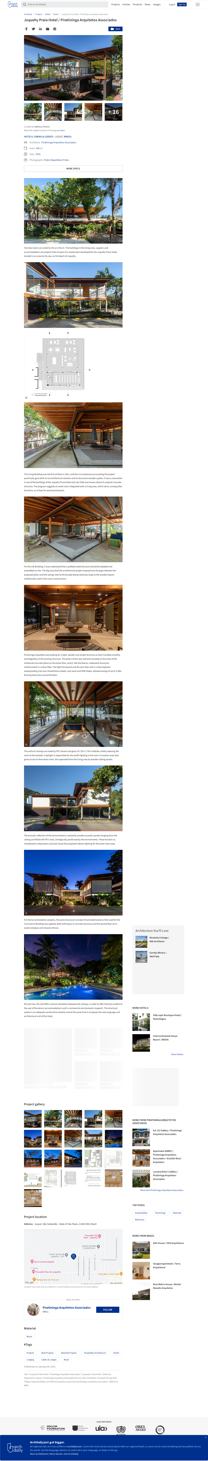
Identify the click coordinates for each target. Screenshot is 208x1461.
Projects (115, 4)
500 (38, 148)
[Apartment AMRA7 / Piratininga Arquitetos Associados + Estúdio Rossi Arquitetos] (141, 1158)
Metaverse (139, 1219)
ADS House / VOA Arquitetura (168, 1243)
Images (157, 4)
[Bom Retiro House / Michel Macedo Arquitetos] (141, 1291)
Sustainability (141, 1212)
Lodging (30, 1359)
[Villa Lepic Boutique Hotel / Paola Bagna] (141, 1022)
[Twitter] (33, 29)
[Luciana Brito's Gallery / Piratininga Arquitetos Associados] (141, 1178)
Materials (177, 1212)
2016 (38, 154)
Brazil (68, 136)
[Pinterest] (54, 29)
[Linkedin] (40, 29)
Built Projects (47, 1353)
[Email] (47, 29)
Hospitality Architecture (95, 1353)
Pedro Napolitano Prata (56, 160)
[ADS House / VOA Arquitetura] (141, 1250)
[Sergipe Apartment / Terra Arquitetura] (141, 1270)
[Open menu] (197, 4)
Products (137, 4)
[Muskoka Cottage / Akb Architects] (141, 942)
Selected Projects (69, 1353)
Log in (172, 4)
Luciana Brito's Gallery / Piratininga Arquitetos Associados (165, 1175)
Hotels (28, 136)
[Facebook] (26, 29)
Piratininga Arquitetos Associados (58, 142)
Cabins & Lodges (43, 136)
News (148, 4)
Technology (160, 1212)
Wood (29, 1336)
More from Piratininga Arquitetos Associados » (162, 1190)
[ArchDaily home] (13, 4)
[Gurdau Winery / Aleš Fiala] (141, 957)
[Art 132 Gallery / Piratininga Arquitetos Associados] (141, 1137)
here (63, 130)
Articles (126, 4)
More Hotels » (177, 1054)
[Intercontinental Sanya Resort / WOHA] (141, 1043)
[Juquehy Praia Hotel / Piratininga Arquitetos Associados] (33, 1119)
